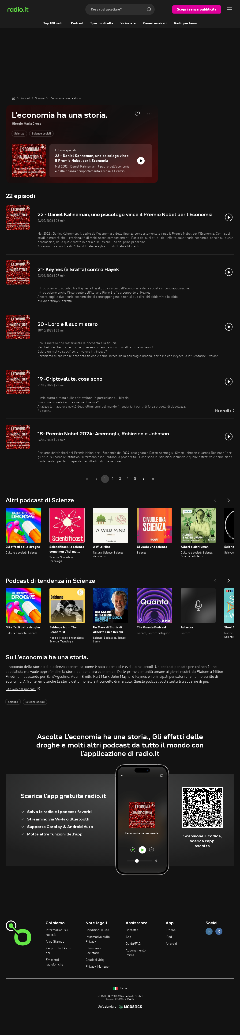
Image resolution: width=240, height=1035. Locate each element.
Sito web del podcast (21, 689)
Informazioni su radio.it (57, 933)
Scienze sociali (41, 133)
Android (171, 943)
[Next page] (143, 479)
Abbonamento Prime (136, 953)
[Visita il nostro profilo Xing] (219, 931)
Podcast (77, 23)
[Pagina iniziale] (13, 98)
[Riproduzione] (141, 160)
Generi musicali (155, 23)
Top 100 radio (53, 23)
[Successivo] (228, 498)
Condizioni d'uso (97, 930)
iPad (169, 937)
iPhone (171, 930)
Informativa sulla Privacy (98, 939)
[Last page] (153, 479)
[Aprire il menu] (229, 9)
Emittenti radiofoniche (54, 962)
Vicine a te (128, 23)
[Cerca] (149, 9)
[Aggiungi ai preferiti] (137, 113)
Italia (123, 988)
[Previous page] (96, 479)
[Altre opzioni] (149, 114)
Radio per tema (185, 23)
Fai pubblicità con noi (58, 951)
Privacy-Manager (98, 966)
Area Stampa (55, 941)
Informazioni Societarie (94, 951)
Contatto (132, 930)
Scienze (19, 133)
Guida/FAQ (133, 943)
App (128, 937)
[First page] (87, 479)
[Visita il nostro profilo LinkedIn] (209, 931)
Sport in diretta (101, 23)
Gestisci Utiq (95, 960)
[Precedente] (215, 498)
